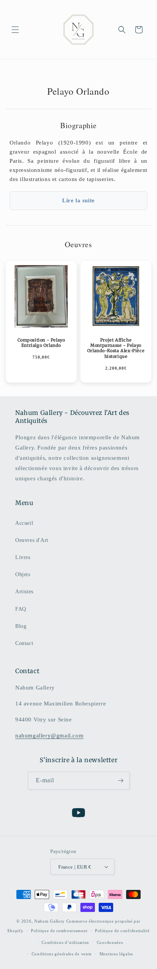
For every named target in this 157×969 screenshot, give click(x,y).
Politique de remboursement (59, 930)
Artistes (24, 591)
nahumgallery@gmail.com (49, 735)
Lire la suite (78, 200)
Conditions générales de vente (62, 954)
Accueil (24, 523)
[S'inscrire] (120, 780)
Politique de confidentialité (122, 930)
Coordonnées (110, 942)
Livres (22, 557)
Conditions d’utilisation (65, 942)
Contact (24, 643)
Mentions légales (116, 954)
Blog (20, 626)
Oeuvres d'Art (31, 540)
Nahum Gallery (49, 921)
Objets (22, 574)
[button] (15, 29)
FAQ (20, 609)
